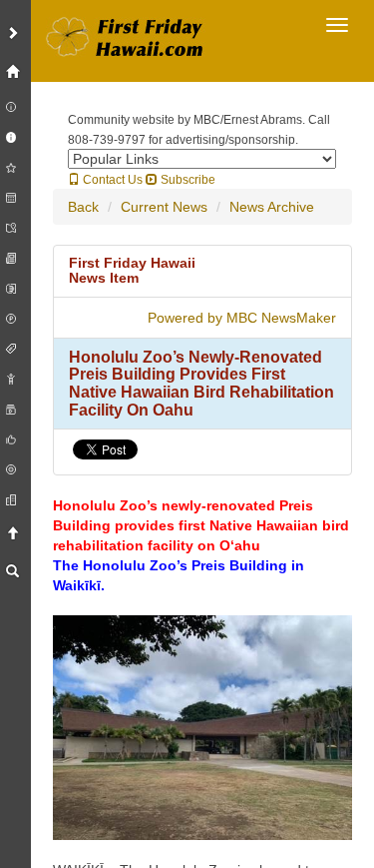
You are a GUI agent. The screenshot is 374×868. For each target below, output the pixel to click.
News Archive (271, 207)
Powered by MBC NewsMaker (242, 318)
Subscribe (186, 180)
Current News (164, 207)
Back (83, 207)
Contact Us (111, 180)
